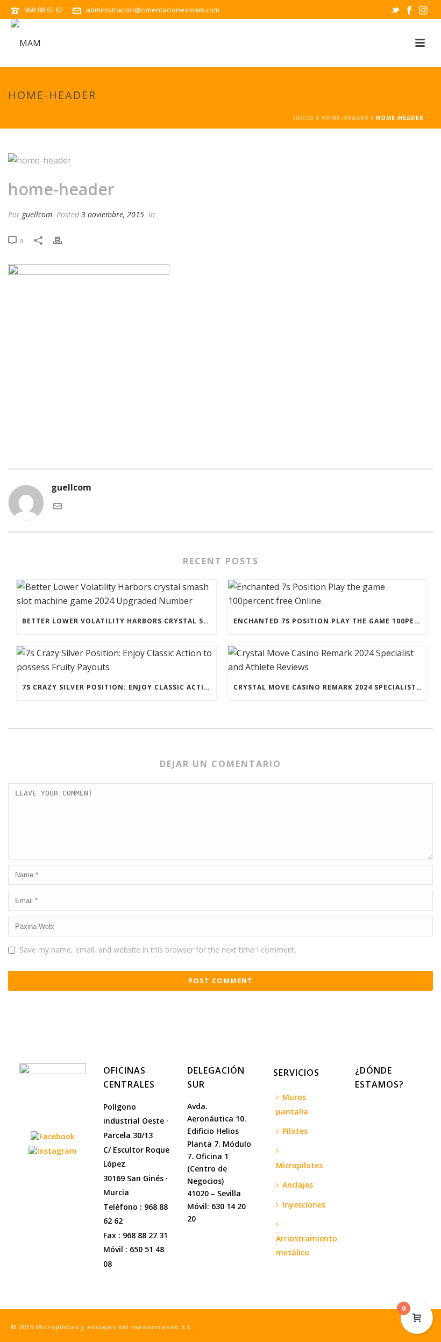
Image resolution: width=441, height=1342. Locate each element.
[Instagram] (52, 1150)
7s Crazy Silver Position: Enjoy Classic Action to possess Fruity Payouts (119, 687)
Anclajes (297, 1185)
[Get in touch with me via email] (57, 507)
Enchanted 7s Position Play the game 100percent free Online (330, 621)
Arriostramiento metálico (306, 1245)
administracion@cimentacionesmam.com (152, 10)
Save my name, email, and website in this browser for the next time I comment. (157, 950)
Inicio (303, 118)
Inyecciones (303, 1204)
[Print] (63, 240)
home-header (345, 118)
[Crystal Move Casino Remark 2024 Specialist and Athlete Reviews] (328, 660)
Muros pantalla (292, 1104)
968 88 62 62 (44, 10)
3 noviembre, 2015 (112, 214)
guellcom (37, 214)
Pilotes (295, 1131)
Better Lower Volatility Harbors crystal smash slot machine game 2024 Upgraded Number (119, 621)
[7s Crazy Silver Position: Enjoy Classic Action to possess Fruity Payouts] (116, 660)
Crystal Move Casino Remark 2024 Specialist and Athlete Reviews (330, 687)
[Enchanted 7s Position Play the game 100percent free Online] (328, 594)
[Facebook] (53, 1135)
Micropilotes (299, 1165)
